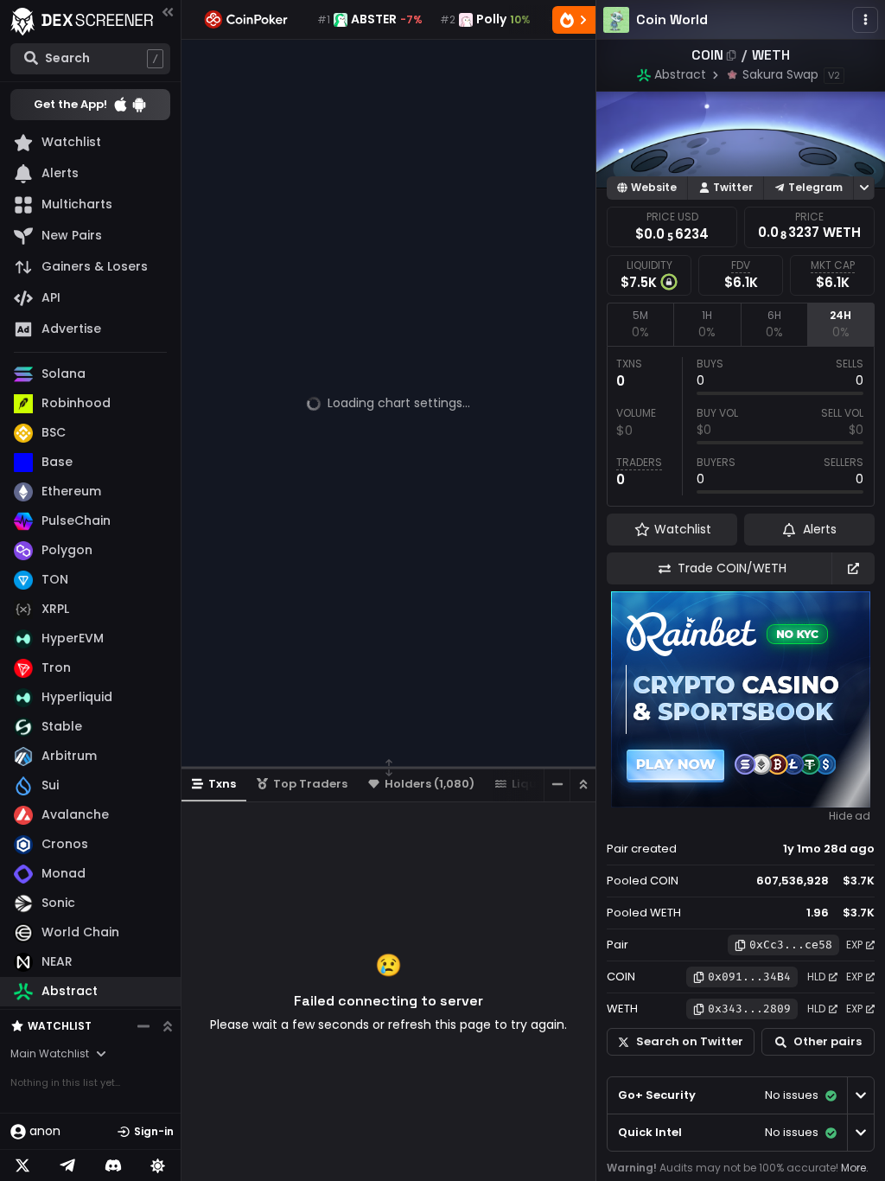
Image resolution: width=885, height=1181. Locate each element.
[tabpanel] (741, 426)
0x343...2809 (749, 1008)
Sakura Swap (780, 74)
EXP (854, 944)
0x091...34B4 (749, 976)
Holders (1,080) (429, 784)
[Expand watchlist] (168, 1026)
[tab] (640, 324)
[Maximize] (582, 784)
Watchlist (60, 1025)
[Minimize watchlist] (143, 1026)
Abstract (680, 74)
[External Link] (853, 568)
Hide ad (849, 816)
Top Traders (310, 784)
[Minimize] (557, 784)
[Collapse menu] (168, 11)
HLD (816, 976)
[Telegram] (67, 1165)
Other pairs (827, 1041)
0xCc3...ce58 (790, 944)
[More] (865, 20)
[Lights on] (158, 1165)
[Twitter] (22, 1165)
